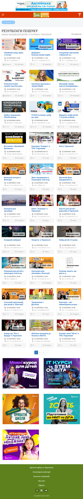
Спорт (47, 158)
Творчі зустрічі (21, 127)
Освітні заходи (76, 64)
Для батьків (21, 64)
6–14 (7, 252)
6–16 (7, 220)
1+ (33, 314)
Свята (19, 189)
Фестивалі (76, 95)
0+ (33, 95)
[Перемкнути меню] (3, 15)
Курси (75, 283)
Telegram (46, 491)
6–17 (7, 314)
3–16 (34, 127)
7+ (33, 64)
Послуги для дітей (21, 252)
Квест (75, 158)
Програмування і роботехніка (76, 127)
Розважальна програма (48, 95)
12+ (61, 95)
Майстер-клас (48, 64)
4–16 (7, 127)
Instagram (41, 491)
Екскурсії (20, 158)
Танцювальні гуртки (48, 127)
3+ (61, 252)
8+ (33, 220)
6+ (6, 158)
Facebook (37, 491)
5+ (61, 189)
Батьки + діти (9, 64)
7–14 (62, 64)
